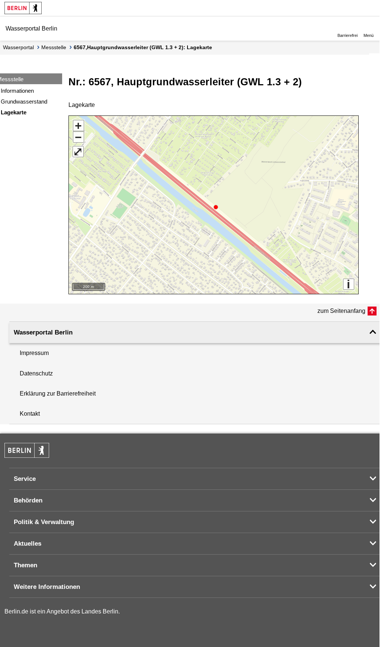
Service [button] (25, 478)
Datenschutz (36, 373)
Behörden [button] (28, 500)
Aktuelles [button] (27, 543)
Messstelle (53, 47)
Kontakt (30, 413)
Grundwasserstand (24, 101)
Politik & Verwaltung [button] (44, 522)
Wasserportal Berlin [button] (43, 332)
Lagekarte (13, 112)
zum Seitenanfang (341, 311)
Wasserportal (18, 47)
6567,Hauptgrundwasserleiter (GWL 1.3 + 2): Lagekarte (143, 47)
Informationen (17, 91)
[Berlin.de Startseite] (23, 8)
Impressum (34, 353)
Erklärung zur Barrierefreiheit (58, 393)
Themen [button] (25, 565)
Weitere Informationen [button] (47, 586)
